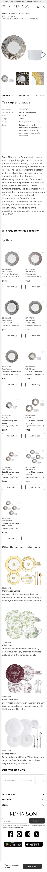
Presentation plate (10, 274)
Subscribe (37, 821)
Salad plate (30, 323)
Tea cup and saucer (33, 372)
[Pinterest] (19, 834)
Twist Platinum (7, 16)
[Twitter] (36, 834)
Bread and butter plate (11, 372)
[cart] (39, 6)
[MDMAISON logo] (23, 814)
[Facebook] (10, 834)
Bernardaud (25, 13)
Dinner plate (30, 274)
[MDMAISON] (23, 6)
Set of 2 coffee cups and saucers (10, 473)
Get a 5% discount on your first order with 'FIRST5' (23, 1)
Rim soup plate (8, 323)
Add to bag (32, 866)
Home (4, 13)
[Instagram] (27, 834)
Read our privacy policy (16, 827)
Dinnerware (13, 13)
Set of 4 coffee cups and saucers (10, 524)
